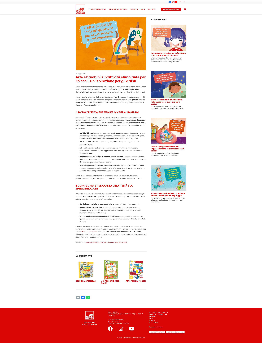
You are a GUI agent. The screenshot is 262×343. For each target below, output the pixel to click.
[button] (182, 2)
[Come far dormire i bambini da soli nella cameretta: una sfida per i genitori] (168, 72)
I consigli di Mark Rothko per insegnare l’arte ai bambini (106, 242)
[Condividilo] (83, 297)
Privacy (152, 327)
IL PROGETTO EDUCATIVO (158, 312)
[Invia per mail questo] (78, 297)
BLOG (151, 318)
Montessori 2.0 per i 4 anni (110, 282)
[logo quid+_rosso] (80, 9)
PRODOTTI (153, 316)
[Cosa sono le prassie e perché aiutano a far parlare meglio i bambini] (168, 26)
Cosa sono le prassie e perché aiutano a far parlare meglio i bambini (168, 54)
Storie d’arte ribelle (85, 281)
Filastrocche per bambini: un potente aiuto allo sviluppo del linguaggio (168, 194)
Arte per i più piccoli (136, 281)
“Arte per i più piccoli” (89, 232)
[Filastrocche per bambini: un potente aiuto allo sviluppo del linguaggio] (168, 166)
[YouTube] (175, 2)
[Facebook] (169, 2)
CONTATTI (153, 320)
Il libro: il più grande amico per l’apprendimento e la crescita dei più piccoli (167, 148)
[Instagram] (172, 2)
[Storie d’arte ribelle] (86, 261)
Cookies (159, 327)
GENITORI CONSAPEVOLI (158, 314)
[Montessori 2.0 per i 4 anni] (111, 261)
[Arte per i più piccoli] (136, 261)
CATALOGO (153, 323)
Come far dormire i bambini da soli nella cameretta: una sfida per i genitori (166, 102)
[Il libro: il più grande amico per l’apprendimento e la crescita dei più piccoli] (168, 119)
